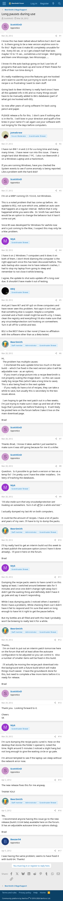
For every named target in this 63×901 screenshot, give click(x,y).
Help (35, 892)
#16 (59, 810)
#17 (59, 850)
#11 (59, 577)
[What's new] (53, 3)
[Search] (59, 3)
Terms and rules (9, 892)
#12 (59, 640)
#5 (60, 300)
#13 (59, 702)
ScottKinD (8, 18)
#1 (60, 35)
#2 (60, 144)
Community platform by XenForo (26, 898)
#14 (59, 736)
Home (43, 892)
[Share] (56, 36)
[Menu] (4, 3)
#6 (60, 353)
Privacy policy (25, 892)
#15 (59, 780)
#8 (60, 466)
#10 (59, 540)
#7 (60, 438)
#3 (60, 190)
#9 (60, 496)
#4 (60, 250)
